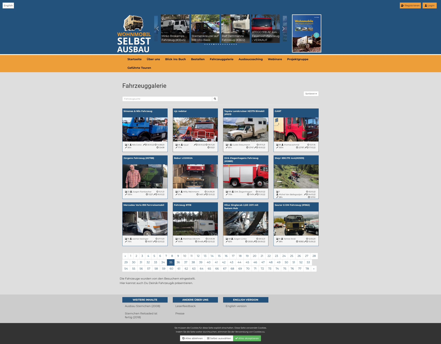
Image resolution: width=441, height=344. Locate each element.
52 (300, 262)
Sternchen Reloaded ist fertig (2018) (141, 315)
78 (307, 268)
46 (255, 262)
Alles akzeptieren (248, 338)
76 (292, 268)
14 (212, 256)
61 (179, 268)
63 (194, 268)
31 (141, 262)
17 (233, 256)
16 (226, 256)
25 (291, 256)
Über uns (153, 59)
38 (193, 262)
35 (170, 262)
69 (240, 268)
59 (163, 268)
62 (186, 268)
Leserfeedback (185, 306)
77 (299, 268)
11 (192, 256)
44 (239, 262)
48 (271, 262)
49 (278, 262)
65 (209, 268)
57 (148, 268)
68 (232, 268)
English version (236, 306)
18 (240, 256)
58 (156, 268)
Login (430, 5)
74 (277, 268)
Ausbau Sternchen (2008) (142, 306)
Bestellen (198, 59)
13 (205, 256)
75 (284, 268)
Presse (179, 313)
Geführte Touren (139, 67)
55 (133, 268)
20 (254, 256)
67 (224, 268)
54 (126, 268)
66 (217, 268)
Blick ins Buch (175, 59)
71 (255, 268)
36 (178, 262)
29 (126, 262)
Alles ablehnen (194, 338)
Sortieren (310, 93)
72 (262, 268)
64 (201, 268)
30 (133, 262)
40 (209, 262)
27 (306, 256)
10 (184, 256)
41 (216, 262)
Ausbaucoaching (251, 59)
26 (299, 256)
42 (223, 262)
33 (155, 262)
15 (219, 256)
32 (148, 262)
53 (308, 262)
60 (171, 268)
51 (294, 262)
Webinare (275, 59)
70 (248, 268)
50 (286, 262)
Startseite (134, 59)
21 (262, 256)
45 (247, 262)
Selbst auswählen (220, 338)
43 (231, 262)
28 (314, 256)
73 (269, 268)
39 (200, 262)
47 (263, 262)
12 (198, 256)
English (8, 5)
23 (276, 256)
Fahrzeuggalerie (221, 59)
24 (284, 256)
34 (163, 262)
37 (185, 262)
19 (247, 256)
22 (269, 256)
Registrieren (412, 5)
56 (141, 268)
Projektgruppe (297, 59)
